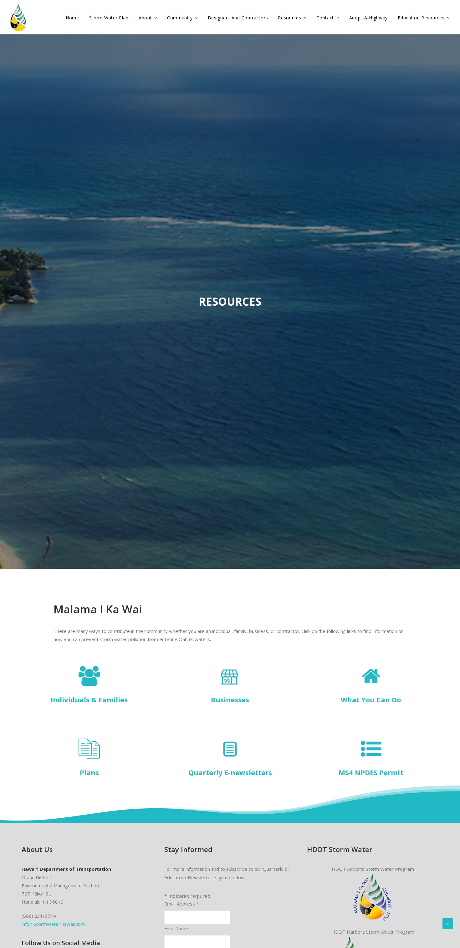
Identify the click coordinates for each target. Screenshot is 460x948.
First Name (176, 928)
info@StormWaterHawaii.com (53, 924)
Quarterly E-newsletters (230, 772)
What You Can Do (371, 699)
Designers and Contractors (238, 18)
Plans (89, 772)
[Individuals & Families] (89, 682)
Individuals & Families (89, 699)
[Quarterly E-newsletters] (230, 755)
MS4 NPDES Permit (371, 772)
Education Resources (421, 18)
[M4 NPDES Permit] (371, 755)
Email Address (181, 903)
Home (72, 18)
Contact (325, 18)
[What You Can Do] (371, 682)
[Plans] (89, 755)
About (145, 18)
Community (179, 18)
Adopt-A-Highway (368, 18)
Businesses (230, 699)
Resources (289, 18)
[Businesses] (230, 682)
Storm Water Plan (109, 18)
